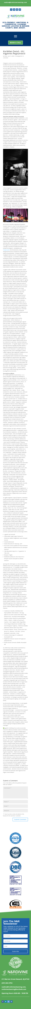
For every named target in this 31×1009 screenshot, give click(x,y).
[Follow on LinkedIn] (14, 9)
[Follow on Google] (17, 9)
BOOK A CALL (15, 42)
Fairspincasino (6, 250)
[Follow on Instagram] (20, 9)
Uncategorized (18, 56)
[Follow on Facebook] (11, 9)
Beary (5, 56)
